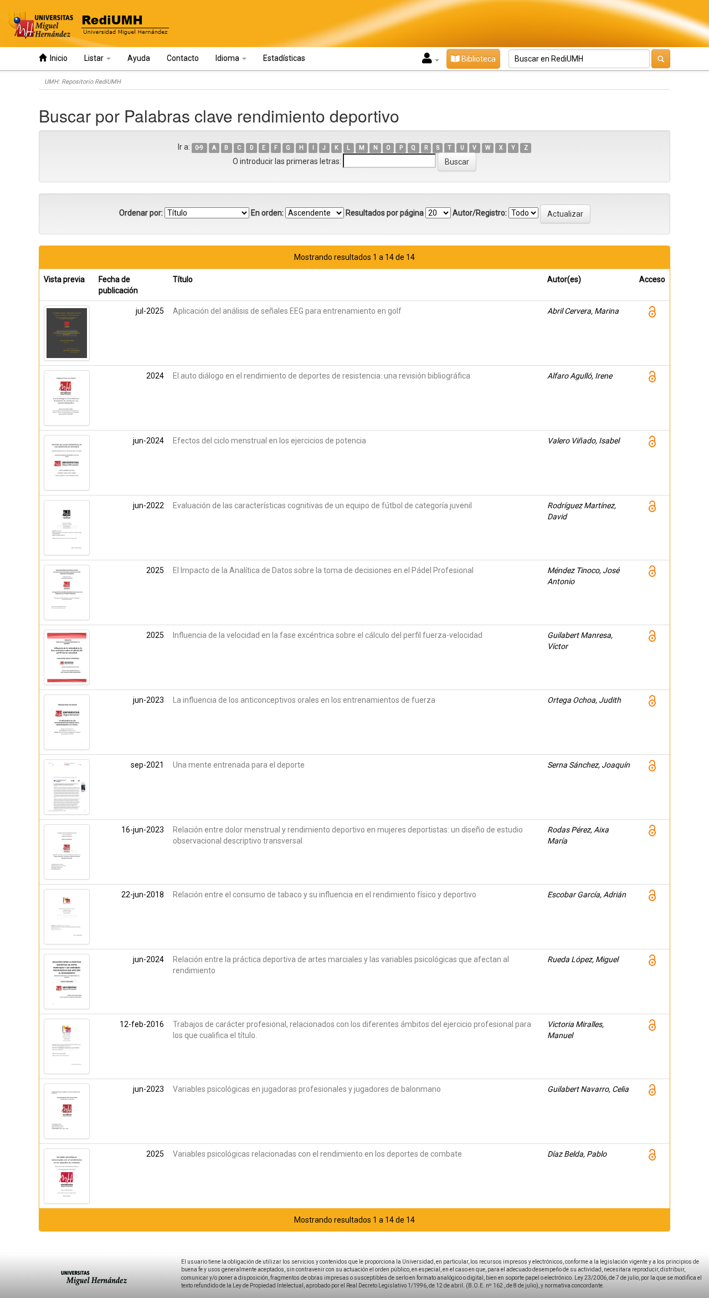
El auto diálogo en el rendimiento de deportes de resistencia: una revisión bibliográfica (321, 375)
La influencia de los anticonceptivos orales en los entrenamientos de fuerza (304, 700)
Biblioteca (478, 58)
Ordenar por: (141, 212)
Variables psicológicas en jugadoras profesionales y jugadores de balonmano (307, 1089)
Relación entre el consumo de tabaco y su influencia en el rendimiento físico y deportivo (324, 894)
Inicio (57, 58)
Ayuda (138, 58)
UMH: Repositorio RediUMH (82, 81)
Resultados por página (385, 212)
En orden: (267, 212)
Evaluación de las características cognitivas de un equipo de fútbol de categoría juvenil (322, 505)
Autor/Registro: (480, 212)
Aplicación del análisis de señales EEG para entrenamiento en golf (287, 310)
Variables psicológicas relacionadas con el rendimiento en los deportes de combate (317, 1153)
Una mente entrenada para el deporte (239, 764)
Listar (94, 58)
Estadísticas (284, 58)
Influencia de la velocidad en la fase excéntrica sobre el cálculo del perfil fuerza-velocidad (327, 635)
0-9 (199, 147)
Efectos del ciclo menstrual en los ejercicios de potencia (269, 440)
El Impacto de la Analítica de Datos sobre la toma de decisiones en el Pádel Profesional (323, 570)
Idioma (228, 58)
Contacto (183, 58)
